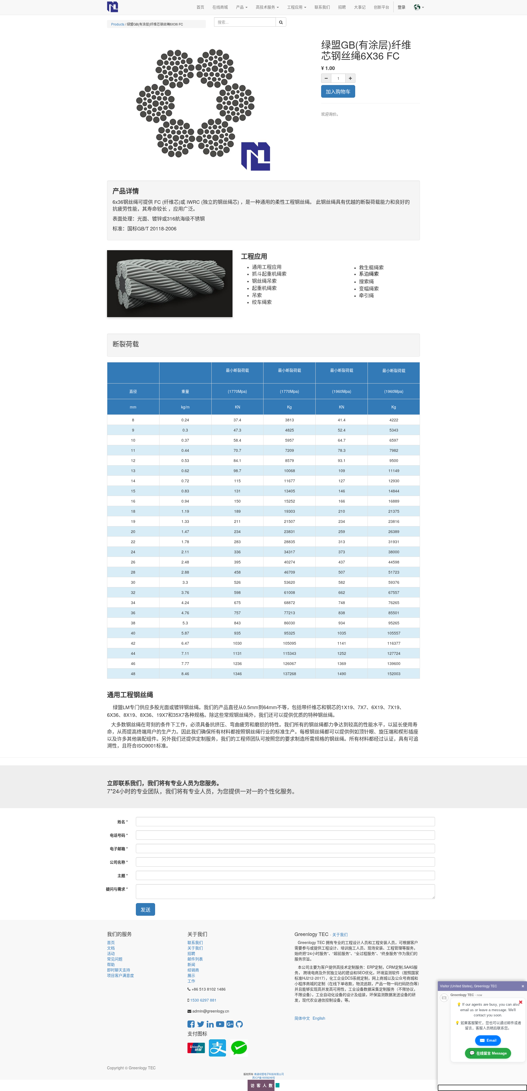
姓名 (121, 821)
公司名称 (117, 862)
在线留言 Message (488, 1053)
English (319, 1018)
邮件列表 (195, 959)
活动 (111, 953)
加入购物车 (338, 91)
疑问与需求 (115, 889)
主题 (121, 875)
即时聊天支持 (118, 969)
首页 (111, 942)
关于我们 (195, 948)
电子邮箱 (117, 848)
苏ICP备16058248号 (263, 1077)
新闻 (191, 964)
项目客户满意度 (120, 975)
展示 (191, 975)
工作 (191, 980)
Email (488, 1040)
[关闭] (521, 1002)
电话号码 (117, 835)
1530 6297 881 (203, 1000)
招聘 (191, 953)
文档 (111, 948)
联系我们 (195, 942)
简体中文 (302, 1018)
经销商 (193, 969)
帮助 (111, 964)
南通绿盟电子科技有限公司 (269, 1074)
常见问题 (114, 959)
